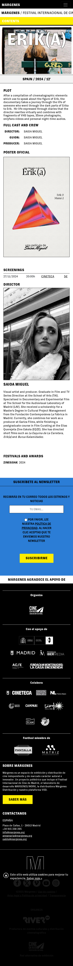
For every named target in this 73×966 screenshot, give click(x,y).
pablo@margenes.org (15, 839)
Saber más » (34, 878)
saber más (18, 799)
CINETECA (47, 276)
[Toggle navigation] (65, 4)
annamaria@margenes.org (17, 835)
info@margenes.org (14, 832)
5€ (66, 276)
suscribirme (37, 558)
